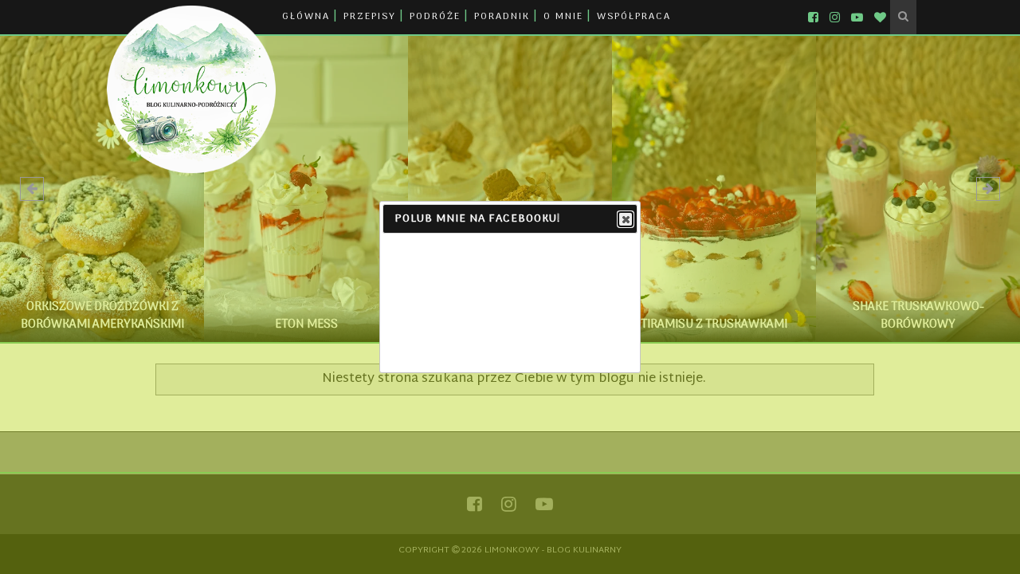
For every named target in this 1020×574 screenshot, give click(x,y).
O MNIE (563, 17)
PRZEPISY (369, 17)
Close (626, 219)
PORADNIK (502, 17)
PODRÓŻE (435, 17)
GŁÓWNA (306, 17)
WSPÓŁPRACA (634, 17)
